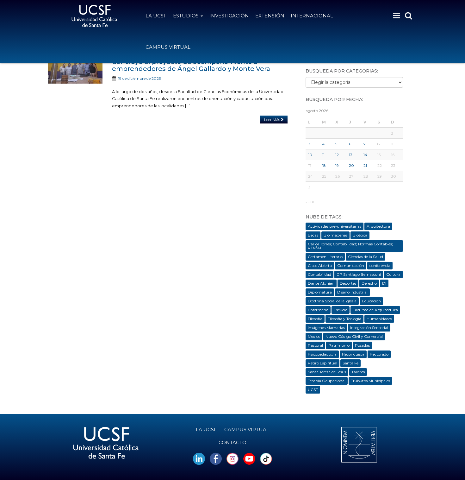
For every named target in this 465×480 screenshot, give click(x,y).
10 (310, 154)
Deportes (348, 283)
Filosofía (315, 318)
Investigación (229, 16)
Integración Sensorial (369, 327)
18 (324, 165)
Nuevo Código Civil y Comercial (354, 336)
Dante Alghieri (321, 283)
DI (384, 283)
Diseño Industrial (352, 292)
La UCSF (156, 16)
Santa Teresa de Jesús (327, 371)
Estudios (186, 16)
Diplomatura (320, 292)
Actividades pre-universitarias (334, 226)
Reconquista (353, 354)
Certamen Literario (325, 256)
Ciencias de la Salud (365, 256)
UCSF (313, 389)
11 (323, 154)
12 (337, 154)
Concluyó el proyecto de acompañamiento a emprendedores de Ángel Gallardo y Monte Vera (191, 65)
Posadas (362, 345)
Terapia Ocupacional (326, 380)
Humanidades (379, 318)
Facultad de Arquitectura (375, 309)
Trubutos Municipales (370, 380)
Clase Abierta (320, 265)
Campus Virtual (168, 47)
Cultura (393, 274)
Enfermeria (318, 309)
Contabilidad (319, 274)
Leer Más (272, 119)
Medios (314, 336)
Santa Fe (350, 363)
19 (337, 165)
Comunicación (350, 265)
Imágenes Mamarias (326, 327)
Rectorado (379, 354)
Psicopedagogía (322, 354)
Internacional (312, 16)
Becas (313, 235)
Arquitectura (378, 226)
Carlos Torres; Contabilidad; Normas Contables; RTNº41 (350, 246)
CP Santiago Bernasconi (359, 274)
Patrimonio (339, 345)
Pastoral (315, 345)
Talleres (358, 371)
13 (350, 154)
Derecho (369, 283)
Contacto (232, 442)
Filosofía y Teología (344, 318)
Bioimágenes (335, 235)
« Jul (310, 201)
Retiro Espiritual (322, 363)
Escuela (340, 309)
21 (365, 165)
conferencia (379, 265)
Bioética (360, 235)
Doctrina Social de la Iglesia (332, 301)
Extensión (269, 16)
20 (351, 165)
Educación (371, 301)
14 (365, 154)
